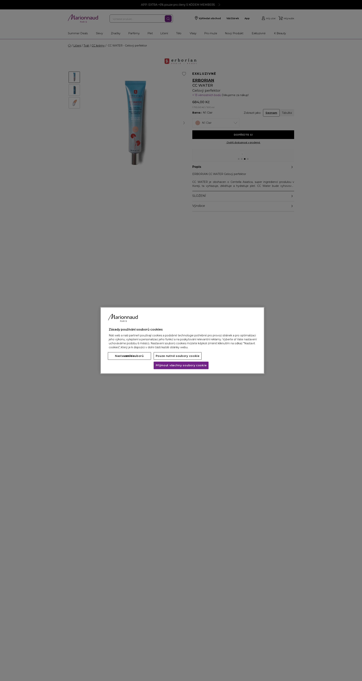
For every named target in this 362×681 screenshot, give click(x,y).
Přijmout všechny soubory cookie (181, 365)
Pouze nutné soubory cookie (177, 356)
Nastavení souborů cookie (129, 356)
